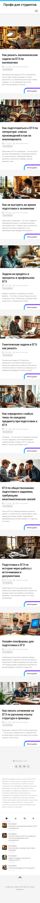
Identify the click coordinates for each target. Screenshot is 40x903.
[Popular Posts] (15, 818)
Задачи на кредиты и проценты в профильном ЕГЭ (18, 277)
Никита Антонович (21, 67)
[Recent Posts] (6, 818)
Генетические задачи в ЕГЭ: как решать (21, 868)
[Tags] (33, 818)
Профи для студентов (20, 5)
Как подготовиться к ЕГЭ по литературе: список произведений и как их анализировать (22, 838)
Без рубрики (7, 69)
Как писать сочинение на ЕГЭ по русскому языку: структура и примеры (18, 714)
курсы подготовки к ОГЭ (26, 779)
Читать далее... (32, 91)
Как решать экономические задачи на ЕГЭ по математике (20, 58)
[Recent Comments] (24, 818)
